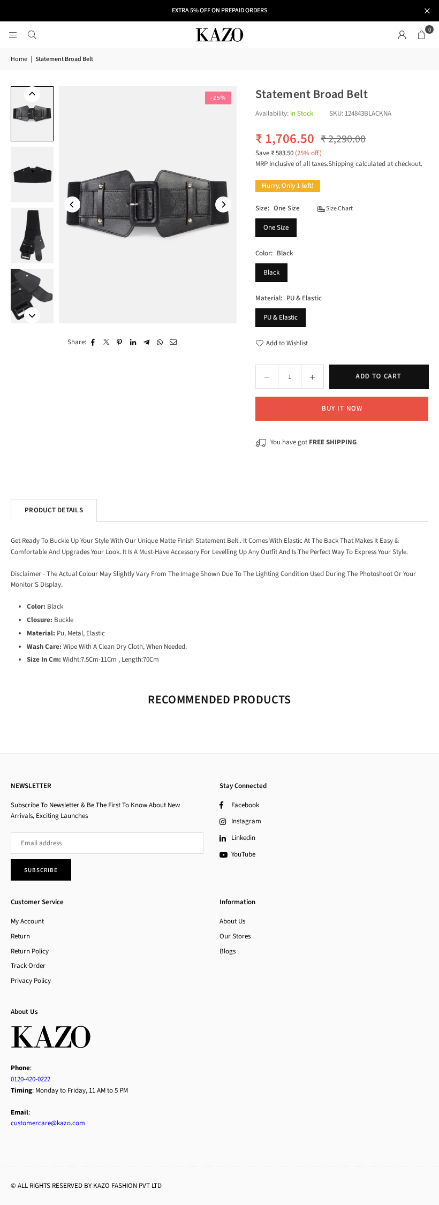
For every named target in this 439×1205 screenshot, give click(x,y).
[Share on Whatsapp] (160, 342)
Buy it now (342, 408)
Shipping (341, 164)
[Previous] (72, 204)
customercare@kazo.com (48, 1123)
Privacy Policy (31, 981)
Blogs (228, 951)
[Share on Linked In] (133, 342)
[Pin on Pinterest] (120, 342)
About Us (232, 921)
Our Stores (235, 936)
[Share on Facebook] (93, 342)
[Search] (32, 35)
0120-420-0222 (30, 1079)
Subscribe (41, 870)
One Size (276, 227)
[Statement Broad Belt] (32, 114)
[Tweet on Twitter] (106, 342)
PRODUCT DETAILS (54, 510)
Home (19, 59)
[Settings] (402, 34)
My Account (27, 921)
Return (20, 936)
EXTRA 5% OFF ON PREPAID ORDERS (219, 10)
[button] (421, 34)
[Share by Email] (173, 342)
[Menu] (12, 35)
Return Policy (30, 951)
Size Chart (339, 208)
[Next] (223, 204)
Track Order (28, 966)
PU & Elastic (280, 317)
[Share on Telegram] (146, 342)
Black (271, 272)
